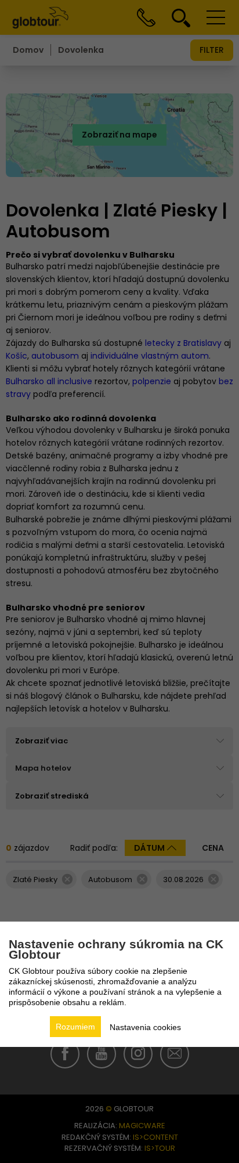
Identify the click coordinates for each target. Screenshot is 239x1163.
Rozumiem (75, 1026)
